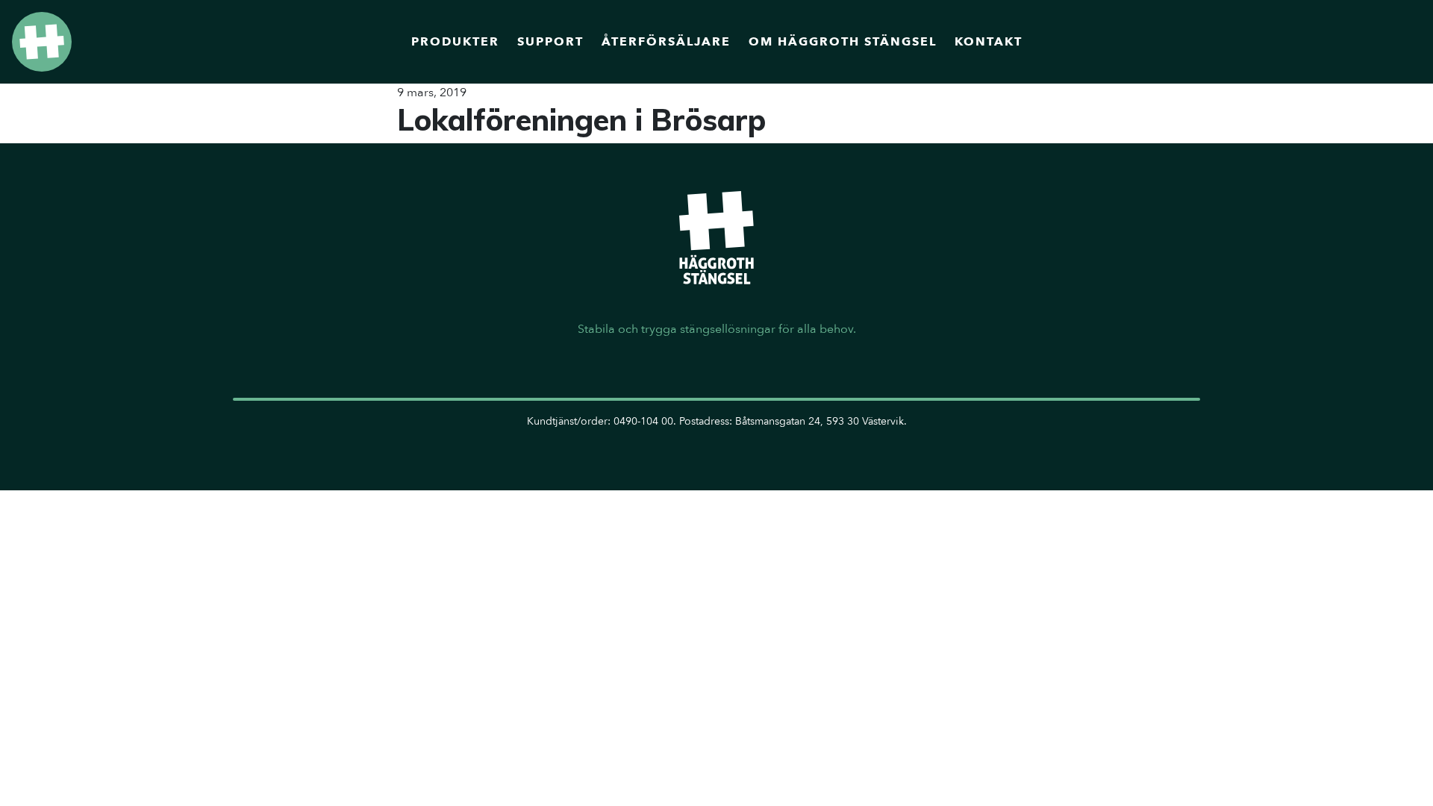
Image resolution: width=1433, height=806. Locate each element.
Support (550, 42)
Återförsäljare (666, 42)
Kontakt (989, 42)
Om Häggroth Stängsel (843, 42)
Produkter (455, 42)
